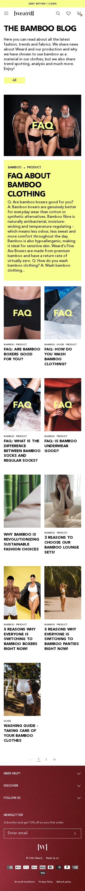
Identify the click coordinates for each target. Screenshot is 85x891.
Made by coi (52, 858)
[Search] (58, 13)
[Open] (6, 13)
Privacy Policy (45, 882)
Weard (38, 858)
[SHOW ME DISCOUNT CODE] (75, 833)
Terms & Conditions (24, 882)
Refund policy (63, 882)
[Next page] (54, 759)
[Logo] (24, 13)
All (14, 80)
